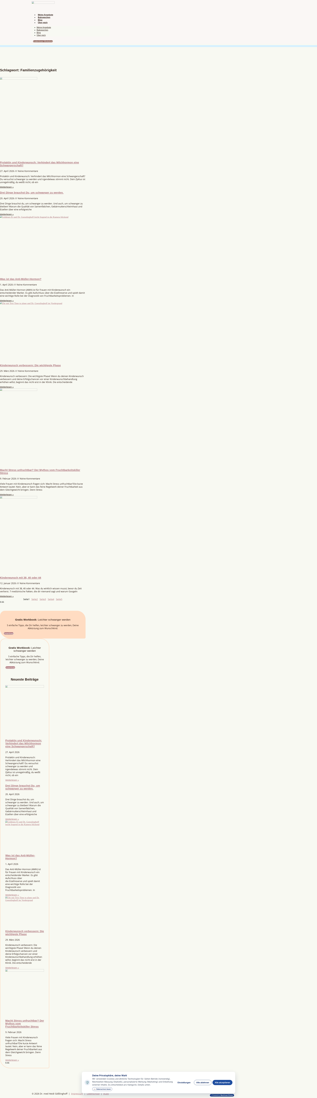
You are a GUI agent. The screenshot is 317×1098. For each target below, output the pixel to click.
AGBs (106, 1093)
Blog (40, 20)
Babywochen (44, 17)
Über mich (43, 23)
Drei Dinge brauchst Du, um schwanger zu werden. (32, 192)
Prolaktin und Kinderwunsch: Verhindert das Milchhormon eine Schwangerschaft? (23, 743)
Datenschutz (93, 1093)
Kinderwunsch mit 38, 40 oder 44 (20, 577)
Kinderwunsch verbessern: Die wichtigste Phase (30, 365)
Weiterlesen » (7, 187)
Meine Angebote (45, 15)
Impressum (77, 1093)
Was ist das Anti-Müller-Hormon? (20, 279)
